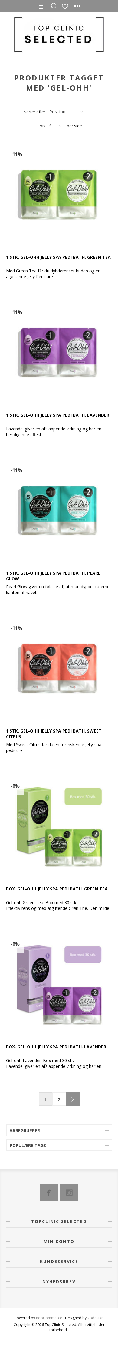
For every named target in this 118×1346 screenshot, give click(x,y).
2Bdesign (95, 1317)
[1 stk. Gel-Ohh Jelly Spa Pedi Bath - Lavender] (59, 353)
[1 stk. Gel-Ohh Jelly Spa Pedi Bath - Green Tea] (59, 195)
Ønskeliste (65, 6)
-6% (15, 786)
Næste (73, 1099)
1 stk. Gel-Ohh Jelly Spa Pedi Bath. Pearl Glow (53, 576)
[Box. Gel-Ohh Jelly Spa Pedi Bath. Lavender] (59, 984)
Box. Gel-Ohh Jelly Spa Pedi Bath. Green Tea (57, 889)
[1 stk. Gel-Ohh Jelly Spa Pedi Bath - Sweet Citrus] (59, 669)
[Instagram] (69, 1192)
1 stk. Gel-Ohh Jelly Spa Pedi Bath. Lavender (57, 415)
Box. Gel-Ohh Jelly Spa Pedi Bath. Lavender (56, 1047)
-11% (16, 154)
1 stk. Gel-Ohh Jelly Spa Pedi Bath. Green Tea (58, 257)
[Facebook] (49, 1192)
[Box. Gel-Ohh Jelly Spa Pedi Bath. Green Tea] (59, 827)
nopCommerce (49, 1317)
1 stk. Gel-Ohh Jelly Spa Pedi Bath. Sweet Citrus (54, 734)
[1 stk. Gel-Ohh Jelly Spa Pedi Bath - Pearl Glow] (59, 511)
